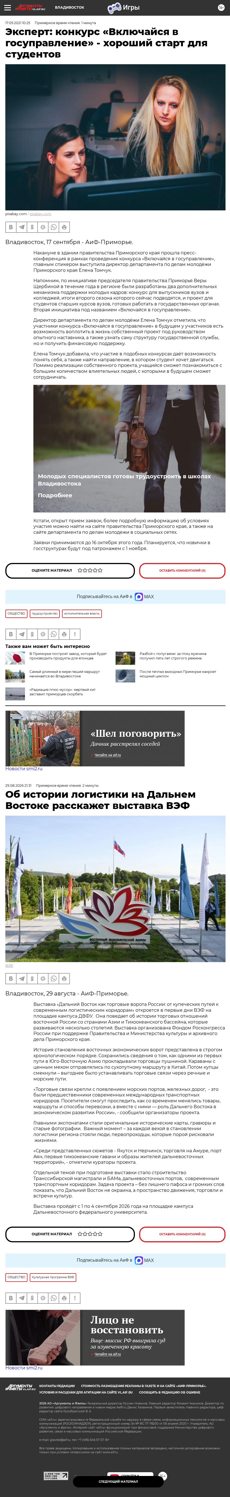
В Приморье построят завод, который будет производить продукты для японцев (68, 656)
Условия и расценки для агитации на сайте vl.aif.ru (86, 1392)
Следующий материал (118, 1482)
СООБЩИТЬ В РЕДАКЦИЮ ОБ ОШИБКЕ (169, 1392)
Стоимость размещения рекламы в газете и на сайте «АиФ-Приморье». (143, 1386)
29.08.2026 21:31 (18, 785)
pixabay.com (40, 214)
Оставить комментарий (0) (182, 570)
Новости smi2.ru (24, 768)
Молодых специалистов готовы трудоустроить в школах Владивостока (124, 480)
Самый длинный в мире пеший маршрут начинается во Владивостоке (64, 674)
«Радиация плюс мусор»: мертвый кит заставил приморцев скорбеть (62, 691)
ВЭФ (9, 965)
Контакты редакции (57, 1386)
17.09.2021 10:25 (17, 23)
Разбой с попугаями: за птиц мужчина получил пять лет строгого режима (173, 656)
